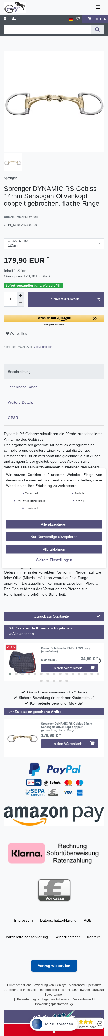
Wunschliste (18, 333)
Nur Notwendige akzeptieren (54, 536)
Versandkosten (42, 346)
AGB (87, 920)
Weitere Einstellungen (54, 560)
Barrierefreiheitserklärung (27, 937)
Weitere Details (20, 402)
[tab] (54, 371)
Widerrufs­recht (67, 937)
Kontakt (93, 937)
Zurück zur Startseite (51, 616)
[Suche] (97, 29)
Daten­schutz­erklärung (58, 920)
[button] (54, 320)
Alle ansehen (23, 634)
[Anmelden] (5, 19)
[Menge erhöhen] (20, 295)
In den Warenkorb (64, 299)
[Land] (70, 19)
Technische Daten (22, 387)
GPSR (13, 418)
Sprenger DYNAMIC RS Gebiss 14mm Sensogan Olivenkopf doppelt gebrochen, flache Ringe (66, 727)
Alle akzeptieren (54, 524)
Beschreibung (19, 371)
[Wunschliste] (78, 19)
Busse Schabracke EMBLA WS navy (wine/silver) (65, 650)
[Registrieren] (14, 19)
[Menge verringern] (20, 303)
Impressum (23, 920)
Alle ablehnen (54, 549)
